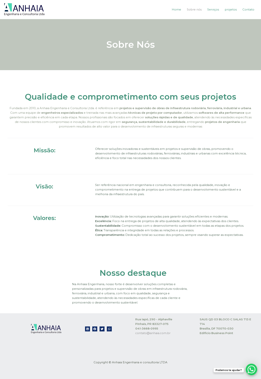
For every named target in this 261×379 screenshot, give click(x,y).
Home (176, 9)
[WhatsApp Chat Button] (251, 369)
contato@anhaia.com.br (152, 333)
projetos (231, 9)
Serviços (213, 9)
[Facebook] (94, 328)
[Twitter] (102, 328)
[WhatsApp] (109, 328)
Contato (248, 9)
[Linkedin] (87, 328)
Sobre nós (194, 9)
